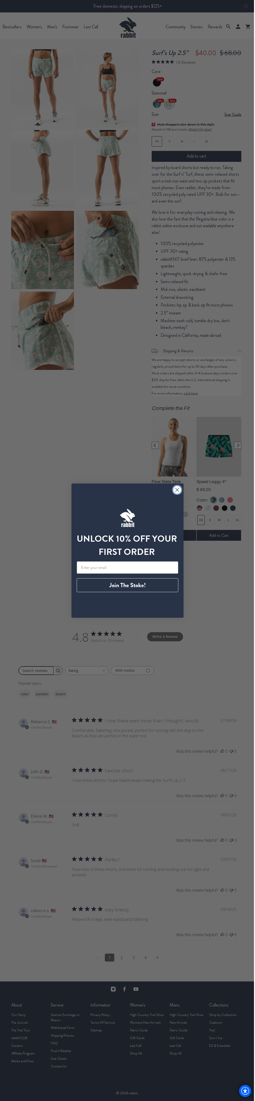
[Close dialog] (177, 489)
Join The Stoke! (127, 585)
